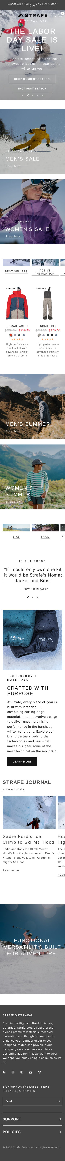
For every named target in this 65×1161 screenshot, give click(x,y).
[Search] (54, 15)
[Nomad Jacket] (17, 303)
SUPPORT (12, 1119)
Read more (11, 870)
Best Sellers (16, 271)
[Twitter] (16, 1072)
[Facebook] (7, 1072)
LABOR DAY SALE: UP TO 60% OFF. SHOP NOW (32, 4)
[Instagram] (24, 1072)
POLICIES (12, 1132)
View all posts (13, 789)
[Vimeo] (42, 1072)
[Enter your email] (58, 1101)
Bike (16, 536)
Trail (45, 536)
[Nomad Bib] (47, 303)
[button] (32, 79)
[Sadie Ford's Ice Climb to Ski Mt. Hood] (29, 812)
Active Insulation (45, 272)
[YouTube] (33, 1072)
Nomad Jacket (17, 326)
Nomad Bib (48, 326)
